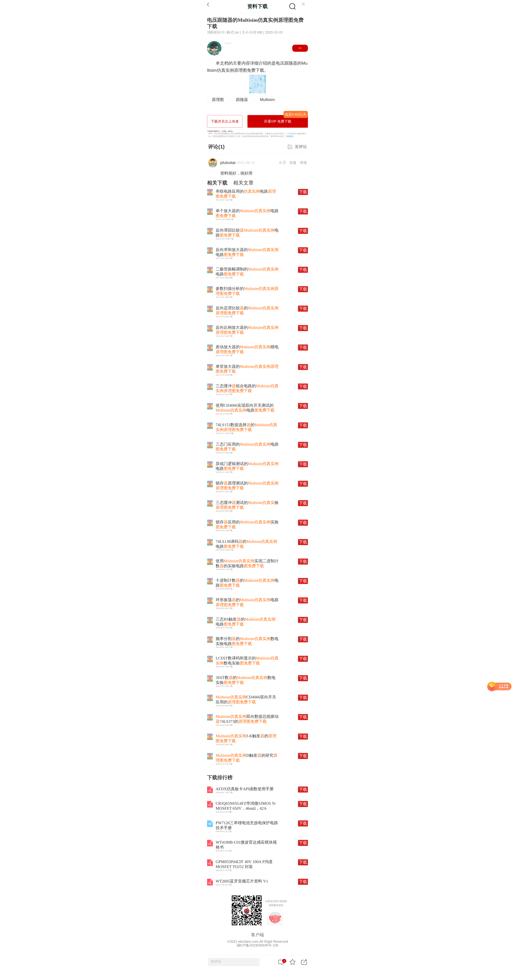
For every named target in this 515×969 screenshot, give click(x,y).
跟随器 (242, 99)
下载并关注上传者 (225, 121)
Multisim (267, 99)
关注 (300, 48)
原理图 (218, 99)
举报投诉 (289, 136)
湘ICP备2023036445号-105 (257, 945)
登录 (218, 131)
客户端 (257, 934)
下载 (303, 192)
